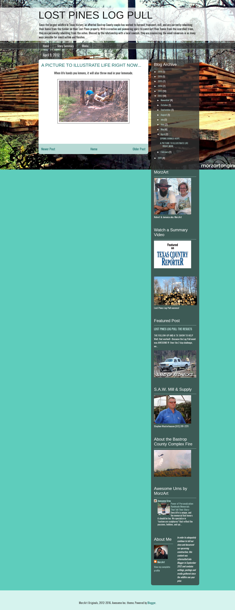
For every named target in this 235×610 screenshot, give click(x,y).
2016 (160, 76)
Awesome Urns (164, 501)
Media (85, 46)
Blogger (151, 603)
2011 (160, 158)
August (164, 114)
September (166, 109)
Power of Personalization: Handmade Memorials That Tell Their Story (182, 506)
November (165, 100)
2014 (160, 86)
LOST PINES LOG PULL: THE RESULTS (173, 329)
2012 (160, 96)
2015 (160, 81)
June (163, 124)
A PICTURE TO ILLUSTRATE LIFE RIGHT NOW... (174, 144)
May (163, 129)
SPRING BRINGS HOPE (170, 138)
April (163, 134)
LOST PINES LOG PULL (96, 15)
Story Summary (65, 46)
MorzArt (161, 562)
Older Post (139, 148)
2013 (160, 91)
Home (46, 46)
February (165, 152)
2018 (160, 71)
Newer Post (48, 148)
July (162, 119)
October (165, 105)
